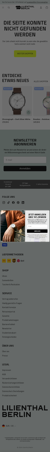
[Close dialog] (48, 212)
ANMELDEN (37, 231)
